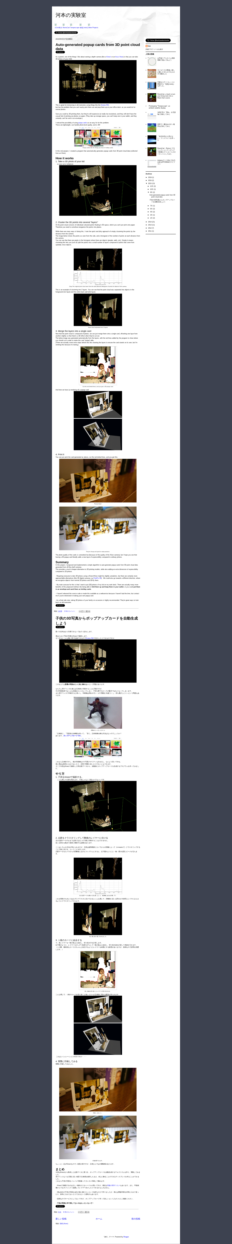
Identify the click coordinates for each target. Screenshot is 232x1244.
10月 (152, 189)
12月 (152, 186)
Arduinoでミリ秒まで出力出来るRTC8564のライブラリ (166, 162)
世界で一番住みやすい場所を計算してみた (166, 125)
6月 (151, 209)
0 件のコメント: (69, 1212)
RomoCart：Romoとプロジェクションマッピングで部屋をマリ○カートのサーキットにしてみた (166, 151)
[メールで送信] (80, 611)
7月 (151, 206)
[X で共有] (84, 611)
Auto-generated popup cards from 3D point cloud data (162, 196)
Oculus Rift (105, 105)
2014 (150, 222)
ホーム (99, 1219)
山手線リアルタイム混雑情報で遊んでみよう (166, 59)
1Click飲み (58, 27)
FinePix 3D (97, 578)
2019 (150, 177)
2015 (150, 183)
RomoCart (66, 27)
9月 (151, 192)
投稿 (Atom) (64, 1223)
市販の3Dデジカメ (113, 1185)
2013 (150, 225)
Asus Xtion (119, 57)
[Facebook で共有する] (87, 611)
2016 (150, 180)
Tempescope (74, 27)
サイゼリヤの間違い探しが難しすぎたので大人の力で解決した (166, 72)
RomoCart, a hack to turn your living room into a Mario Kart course (166, 96)
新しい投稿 (61, 1219)
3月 (151, 215)
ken (149, 46)
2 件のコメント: (70, 611)
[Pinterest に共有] (89, 611)
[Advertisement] (161, 271)
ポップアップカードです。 (72, 736)
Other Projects (93, 27)
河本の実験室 (71, 15)
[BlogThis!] (82, 611)
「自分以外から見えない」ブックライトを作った (166, 138)
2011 (150, 231)
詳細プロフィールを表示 (154, 49)
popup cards (82, 123)
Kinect (108, 57)
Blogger (126, 1237)
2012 (150, 228)
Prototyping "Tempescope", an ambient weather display (159, 107)
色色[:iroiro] (84, 27)
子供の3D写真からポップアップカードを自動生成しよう (162, 201)
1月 (151, 218)
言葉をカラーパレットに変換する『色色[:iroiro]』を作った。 (166, 84)
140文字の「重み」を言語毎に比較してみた (166, 113)
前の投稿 (135, 1219)
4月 (151, 212)
